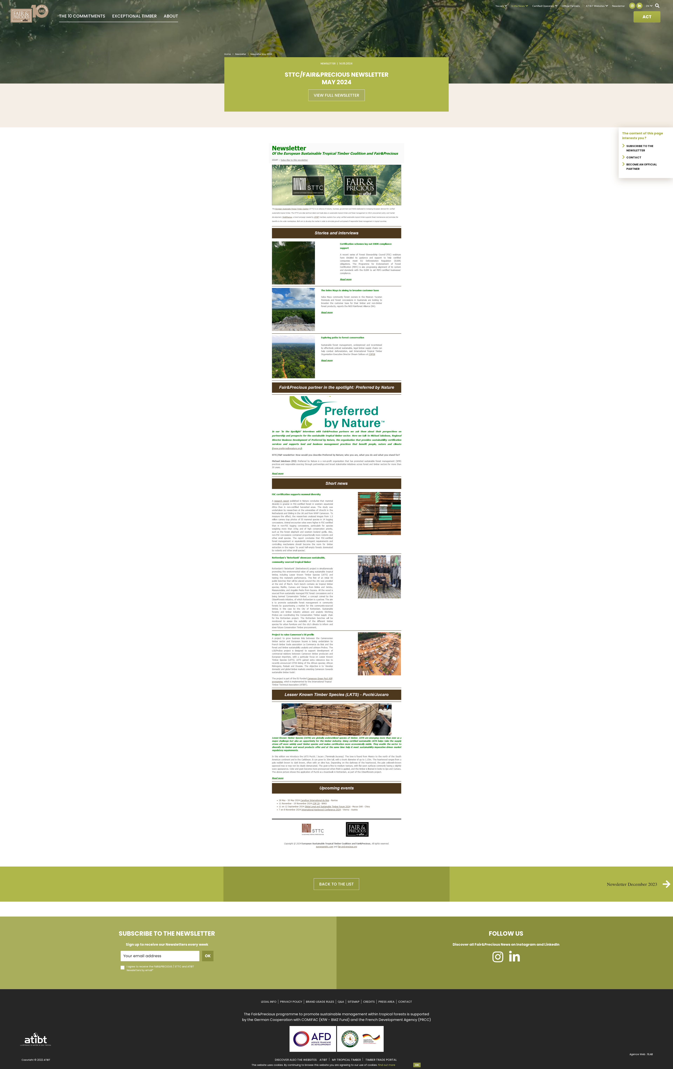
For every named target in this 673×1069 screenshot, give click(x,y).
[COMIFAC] (360, 1050)
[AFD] (313, 1050)
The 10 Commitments (82, 16)
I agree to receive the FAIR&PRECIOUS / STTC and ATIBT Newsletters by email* (160, 968)
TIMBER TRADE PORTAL (381, 1060)
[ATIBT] (36, 1045)
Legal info (268, 1002)
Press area (386, 1002)
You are (499, 5)
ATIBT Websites (595, 5)
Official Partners (571, 5)
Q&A (341, 1002)
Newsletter (618, 5)
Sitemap (353, 1002)
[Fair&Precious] (30, 13)
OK (417, 1065)
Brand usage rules (320, 1002)
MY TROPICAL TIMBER (346, 1060)
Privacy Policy (291, 1002)
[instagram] (498, 960)
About (171, 16)
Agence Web (637, 1054)
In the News (518, 5)
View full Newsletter (336, 95)
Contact (633, 157)
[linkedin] (514, 960)
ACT (647, 17)
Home (227, 54)
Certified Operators (543, 5)
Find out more (386, 1065)
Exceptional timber (134, 16)
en (647, 5)
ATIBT (323, 1060)
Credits (369, 1002)
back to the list (336, 884)
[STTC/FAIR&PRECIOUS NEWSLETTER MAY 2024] (336, 848)
